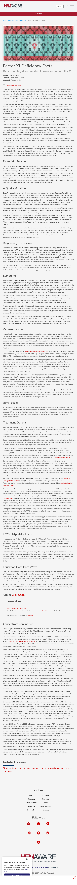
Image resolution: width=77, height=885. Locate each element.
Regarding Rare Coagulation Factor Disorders (35, 606)
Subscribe (38, 14)
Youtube (29, 834)
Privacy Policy (45, 806)
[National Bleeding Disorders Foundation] (38, 858)
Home (31, 795)
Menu (72, 6)
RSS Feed (38, 844)
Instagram (38, 825)
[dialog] (17, 870)
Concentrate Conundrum (62, 457)
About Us (46, 795)
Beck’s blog (18, 595)
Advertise (31, 806)
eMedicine (30, 615)
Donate (46, 802)
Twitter (28, 825)
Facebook (48, 825)
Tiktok (48, 834)
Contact (46, 810)
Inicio (4, 20)
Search (67, 6)
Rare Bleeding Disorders (13, 85)
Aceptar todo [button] (17, 875)
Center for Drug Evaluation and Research (22, 641)
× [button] (29, 859)
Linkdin (38, 834)
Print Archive (31, 802)
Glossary (31, 799)
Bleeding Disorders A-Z (16, 20)
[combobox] (27, 859)
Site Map (45, 799)
